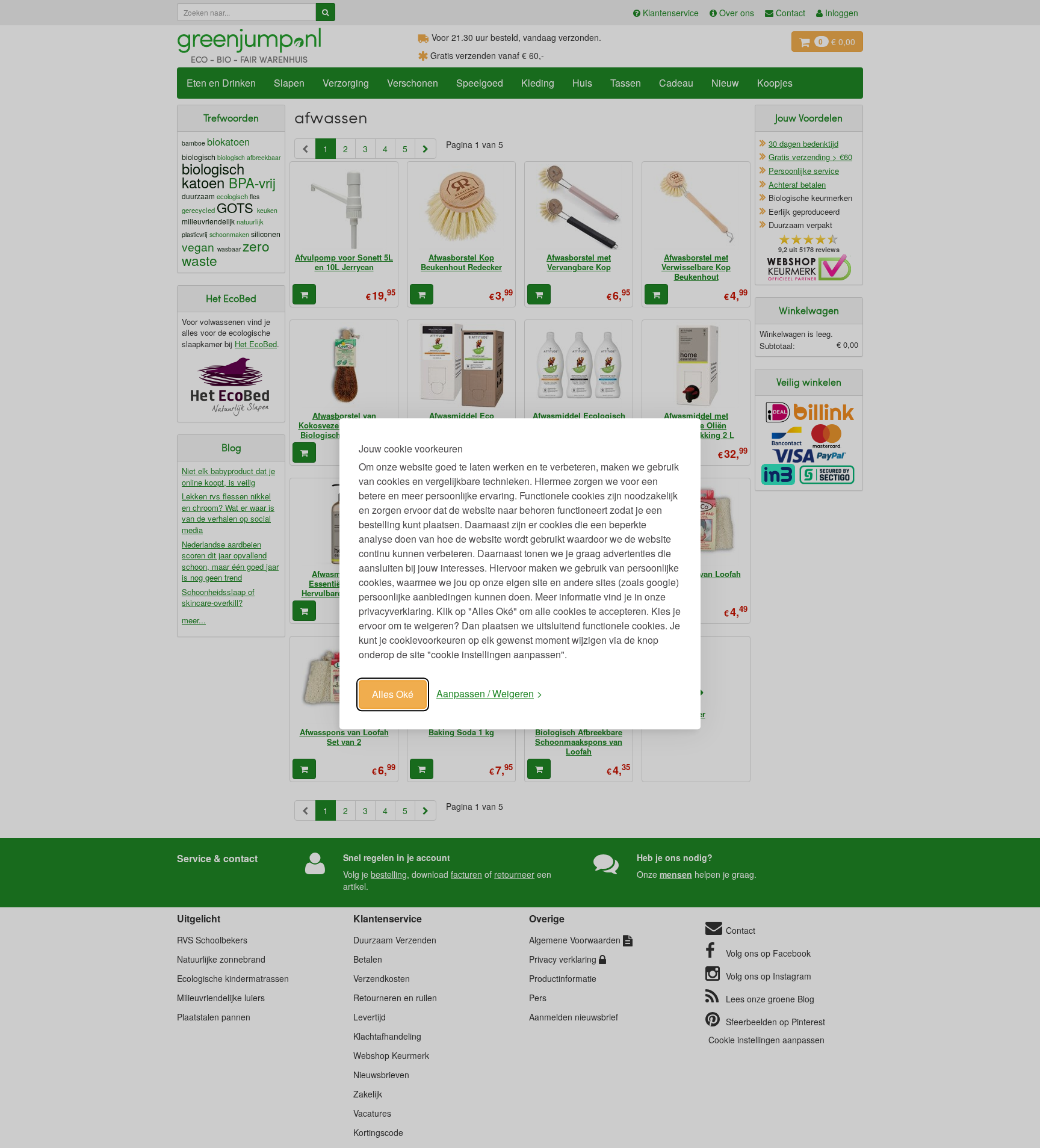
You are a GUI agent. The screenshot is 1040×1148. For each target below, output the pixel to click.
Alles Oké (392, 694)
